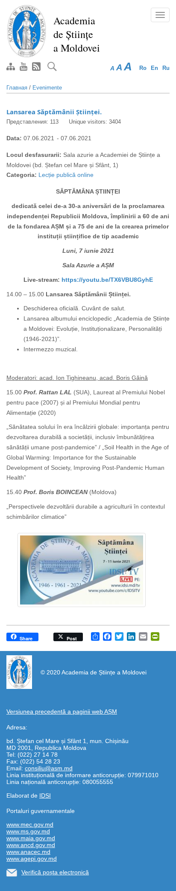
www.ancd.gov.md (30, 845)
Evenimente (47, 87)
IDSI (45, 795)
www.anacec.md (28, 851)
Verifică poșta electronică (55, 872)
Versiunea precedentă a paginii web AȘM (61, 711)
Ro (143, 68)
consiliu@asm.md (49, 768)
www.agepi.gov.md (31, 858)
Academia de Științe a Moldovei (76, 34)
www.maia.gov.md (30, 838)
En (154, 68)
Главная (16, 87)
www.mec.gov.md (29, 824)
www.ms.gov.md (28, 831)
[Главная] (26, 30)
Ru (166, 68)
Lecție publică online (66, 174)
